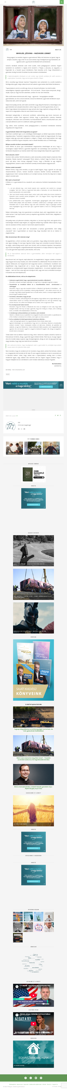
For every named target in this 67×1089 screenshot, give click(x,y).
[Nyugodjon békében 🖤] (18, 927)
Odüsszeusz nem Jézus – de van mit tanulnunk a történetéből (30, 631)
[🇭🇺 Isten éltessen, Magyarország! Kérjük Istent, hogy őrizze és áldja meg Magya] (18, 916)
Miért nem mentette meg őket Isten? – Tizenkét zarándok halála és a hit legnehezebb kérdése (33, 596)
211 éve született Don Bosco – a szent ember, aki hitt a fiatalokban (51, 453)
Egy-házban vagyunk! (19, 1065)
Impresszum (20, 1084)
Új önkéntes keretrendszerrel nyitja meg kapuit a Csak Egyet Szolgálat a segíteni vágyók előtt (14, 453)
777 (11, 49)
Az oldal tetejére (57, 1086)
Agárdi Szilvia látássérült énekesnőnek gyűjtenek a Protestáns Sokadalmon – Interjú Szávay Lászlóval (33, 453)
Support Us (55, 1084)
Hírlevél (44, 1084)
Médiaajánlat (12, 1084)
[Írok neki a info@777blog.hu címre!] (24, 429)
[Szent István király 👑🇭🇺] (28, 916)
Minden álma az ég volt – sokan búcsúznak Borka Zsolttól (29, 564)
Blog (7, 374)
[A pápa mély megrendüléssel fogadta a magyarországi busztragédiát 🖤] (49, 916)
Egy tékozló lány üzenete (20, 824)
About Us (49, 1084)
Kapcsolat (26, 1084)
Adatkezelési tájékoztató (35, 1084)
